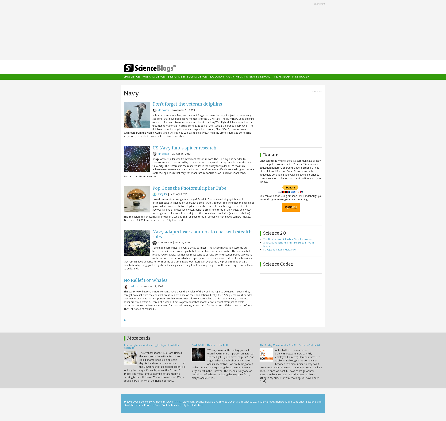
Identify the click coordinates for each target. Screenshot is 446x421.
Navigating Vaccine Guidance (279, 249)
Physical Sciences (154, 77)
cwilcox (134, 286)
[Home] (157, 68)
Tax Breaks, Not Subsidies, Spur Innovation (287, 239)
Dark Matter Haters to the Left (210, 345)
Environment (176, 77)
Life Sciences (132, 77)
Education (216, 77)
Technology (282, 77)
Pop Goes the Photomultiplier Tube (189, 188)
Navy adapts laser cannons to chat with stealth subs (202, 234)
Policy (229, 77)
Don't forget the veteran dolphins (187, 104)
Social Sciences (197, 77)
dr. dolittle (164, 110)
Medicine (242, 77)
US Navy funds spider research (184, 148)
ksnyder (162, 194)
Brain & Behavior (260, 77)
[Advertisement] (223, 30)
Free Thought (301, 77)
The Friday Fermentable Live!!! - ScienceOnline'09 (290, 345)
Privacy (178, 401)
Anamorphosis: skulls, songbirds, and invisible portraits (152, 346)
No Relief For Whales (145, 280)
